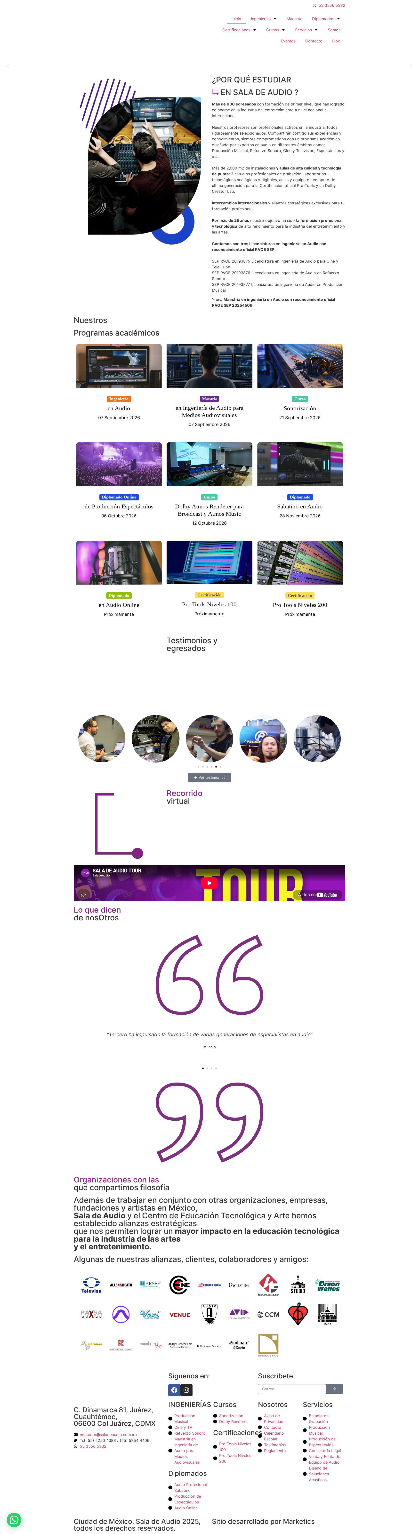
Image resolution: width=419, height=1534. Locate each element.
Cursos (272, 29)
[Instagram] (186, 1390)
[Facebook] (174, 1390)
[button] (8, 66)
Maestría (294, 18)
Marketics (299, 1521)
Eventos (288, 41)
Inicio (236, 18)
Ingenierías (261, 18)
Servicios (303, 29)
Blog (336, 41)
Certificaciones (236, 29)
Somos (334, 29)
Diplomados (323, 18)
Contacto (313, 41)
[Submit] (334, 1389)
